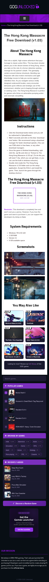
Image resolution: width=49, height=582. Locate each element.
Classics (35, 454)
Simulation (11, 446)
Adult (10, 450)
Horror (25, 446)
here (28, 145)
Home (3, 25)
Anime (21, 450)
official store (19, 568)
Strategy (34, 450)
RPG (37, 446)
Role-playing (11, 454)
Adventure (23, 442)
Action (37, 442)
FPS (24, 454)
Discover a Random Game (26, 503)
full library (32, 364)
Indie (10, 442)
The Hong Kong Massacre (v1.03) (24, 195)
